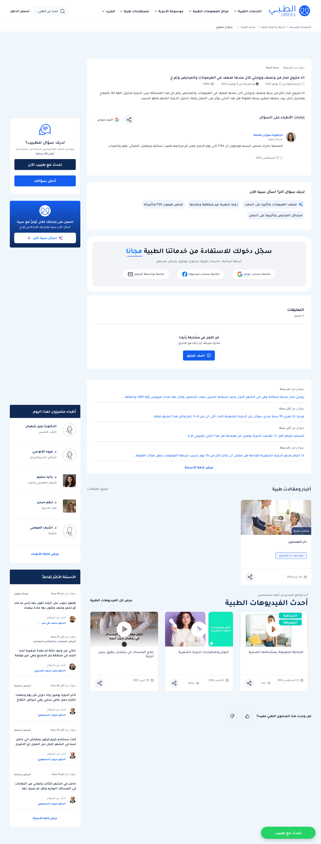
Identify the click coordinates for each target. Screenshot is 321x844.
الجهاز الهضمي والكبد (42, 482)
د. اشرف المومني (43, 527)
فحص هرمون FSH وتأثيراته (163, 204)
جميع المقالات (97, 489)
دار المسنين (297, 541)
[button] (247, 11)
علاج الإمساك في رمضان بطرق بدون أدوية (126, 654)
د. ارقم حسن (47, 502)
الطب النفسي (47, 432)
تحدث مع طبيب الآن (45, 164)
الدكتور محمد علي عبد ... (52, 623)
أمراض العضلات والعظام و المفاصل (54, 641)
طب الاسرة (49, 508)
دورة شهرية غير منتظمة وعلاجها (214, 204)
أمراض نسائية (22, 686)
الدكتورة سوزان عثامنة (268, 135)
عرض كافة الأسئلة (199, 467)
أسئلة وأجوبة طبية (273, 27)
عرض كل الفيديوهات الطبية (111, 600)
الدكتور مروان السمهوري (52, 715)
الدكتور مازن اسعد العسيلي (50, 670)
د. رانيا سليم (47, 476)
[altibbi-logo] (290, 11)
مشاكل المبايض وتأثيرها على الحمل (275, 215)
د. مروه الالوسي (44, 451)
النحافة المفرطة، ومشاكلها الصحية (276, 652)
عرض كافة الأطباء (45, 553)
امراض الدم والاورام (43, 457)
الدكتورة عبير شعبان (41, 426)
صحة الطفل (21, 594)
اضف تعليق (196, 355)
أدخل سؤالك (45, 181)
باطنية (52, 533)
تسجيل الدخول (19, 11)
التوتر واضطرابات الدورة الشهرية (203, 652)
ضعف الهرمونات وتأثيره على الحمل (271, 204)
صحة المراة (248, 27)
